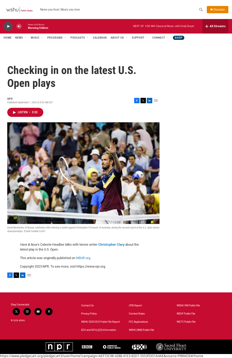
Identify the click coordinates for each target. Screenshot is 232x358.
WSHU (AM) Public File (141, 330)
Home (8, 37)
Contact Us (87, 305)
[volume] (19, 26)
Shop (179, 37)
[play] (8, 26)
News (19, 37)
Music (35, 37)
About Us (117, 37)
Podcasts (78, 37)
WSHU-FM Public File (188, 305)
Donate (219, 9)
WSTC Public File (186, 321)
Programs (55, 37)
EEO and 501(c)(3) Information (98, 330)
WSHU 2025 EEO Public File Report (100, 321)
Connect (158, 37)
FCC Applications (138, 321)
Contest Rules (137, 313)
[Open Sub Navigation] (25, 37)
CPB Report (135, 305)
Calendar (100, 37)
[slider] (24, 26)
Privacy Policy (89, 313)
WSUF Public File (186, 313)
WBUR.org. (83, 258)
